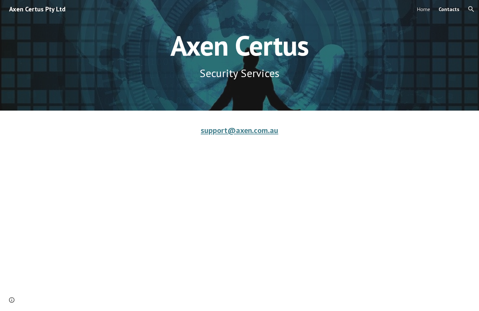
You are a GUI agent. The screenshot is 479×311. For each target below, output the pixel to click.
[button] (471, 9)
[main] (239, 55)
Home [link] (423, 9)
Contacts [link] (449, 9)
